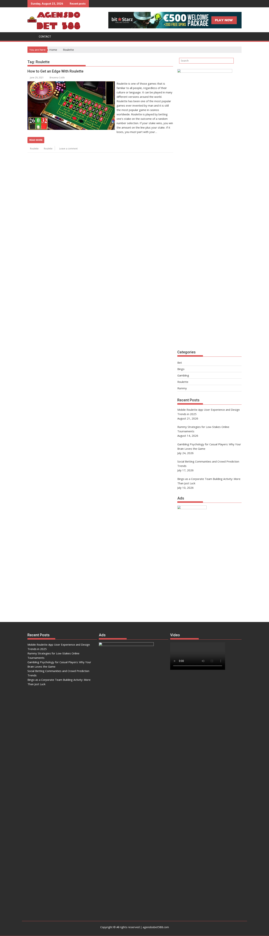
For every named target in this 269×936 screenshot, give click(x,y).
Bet (179, 362)
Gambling (183, 375)
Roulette (34, 148)
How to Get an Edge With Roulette (55, 71)
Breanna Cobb (57, 77)
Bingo (180, 369)
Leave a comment (68, 148)
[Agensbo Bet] (31, 35)
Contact (45, 36)
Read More (35, 140)
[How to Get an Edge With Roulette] (71, 83)
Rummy (182, 388)
